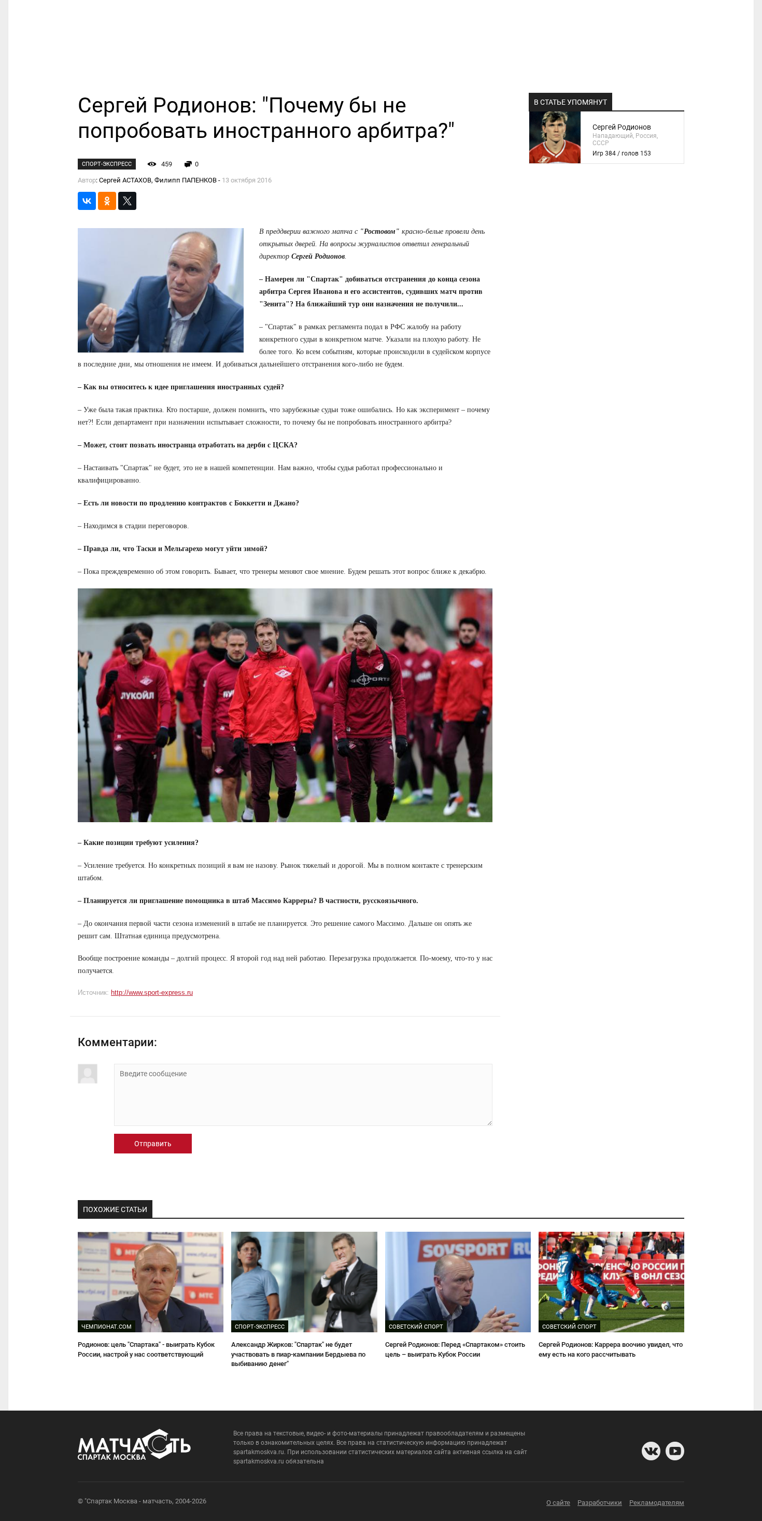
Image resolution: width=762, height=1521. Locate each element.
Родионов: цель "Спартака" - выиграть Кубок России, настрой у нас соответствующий (146, 1349)
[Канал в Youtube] (675, 1451)
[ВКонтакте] (87, 201)
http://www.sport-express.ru (152, 992)
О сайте (558, 1502)
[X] (127, 201)
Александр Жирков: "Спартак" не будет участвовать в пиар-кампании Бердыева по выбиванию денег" (298, 1354)
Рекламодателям (656, 1502)
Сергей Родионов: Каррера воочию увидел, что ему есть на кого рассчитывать (611, 1349)
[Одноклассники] (107, 201)
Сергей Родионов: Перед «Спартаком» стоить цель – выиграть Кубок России (455, 1349)
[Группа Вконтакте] (651, 1451)
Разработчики (599, 1502)
